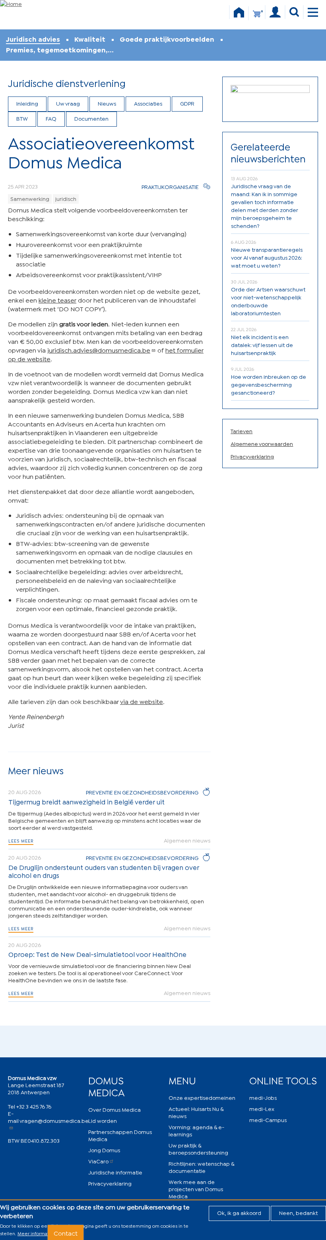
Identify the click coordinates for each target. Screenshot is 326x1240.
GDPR (187, 103)
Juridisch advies (33, 39)
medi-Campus (268, 1119)
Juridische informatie (115, 1172)
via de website (141, 701)
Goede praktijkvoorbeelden (167, 39)
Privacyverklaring (252, 456)
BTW (22, 118)
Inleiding (27, 103)
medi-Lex (261, 1108)
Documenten (91, 118)
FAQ (51, 118)
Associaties (148, 103)
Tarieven (241, 430)
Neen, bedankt (298, 1212)
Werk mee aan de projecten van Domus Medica (196, 1188)
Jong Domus (104, 1149)
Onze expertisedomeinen (202, 1097)
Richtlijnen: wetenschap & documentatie (201, 1167)
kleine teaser (57, 299)
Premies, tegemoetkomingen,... (60, 50)
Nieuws (107, 103)
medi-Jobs (263, 1097)
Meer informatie (35, 1233)
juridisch (65, 198)
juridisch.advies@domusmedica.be (98, 349)
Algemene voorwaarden (262, 443)
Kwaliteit (89, 39)
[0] (257, 17)
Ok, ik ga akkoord (239, 1212)
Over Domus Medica (114, 1109)
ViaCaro (98, 1160)
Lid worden (102, 1120)
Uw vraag (68, 103)
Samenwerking (29, 198)
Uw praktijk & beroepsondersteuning (198, 1148)
